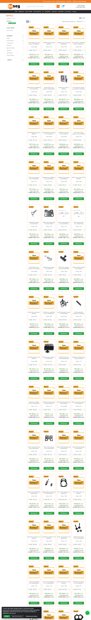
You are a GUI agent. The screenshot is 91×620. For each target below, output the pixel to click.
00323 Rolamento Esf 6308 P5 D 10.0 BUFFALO (49, 133)
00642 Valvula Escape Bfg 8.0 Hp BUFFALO (79, 447)
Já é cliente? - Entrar (50, 1)
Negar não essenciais (17, 616)
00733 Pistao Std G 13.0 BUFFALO (78, 492)
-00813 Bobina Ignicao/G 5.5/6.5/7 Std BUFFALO (34, 43)
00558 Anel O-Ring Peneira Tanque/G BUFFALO (78, 358)
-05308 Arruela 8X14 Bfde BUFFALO (49, 43)
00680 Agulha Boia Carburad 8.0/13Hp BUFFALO (49, 492)
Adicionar (34, 64)
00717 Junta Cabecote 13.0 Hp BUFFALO (63, 492)
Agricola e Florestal (10, 47)
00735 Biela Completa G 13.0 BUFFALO (49, 537)
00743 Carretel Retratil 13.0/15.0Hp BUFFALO (34, 582)
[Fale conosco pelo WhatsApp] (87, 613)
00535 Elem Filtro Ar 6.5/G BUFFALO (34, 358)
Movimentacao (10, 52)
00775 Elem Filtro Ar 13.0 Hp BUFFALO (63, 582)
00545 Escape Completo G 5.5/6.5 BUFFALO (49, 358)
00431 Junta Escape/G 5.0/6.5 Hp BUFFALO (34, 178)
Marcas (9, 59)
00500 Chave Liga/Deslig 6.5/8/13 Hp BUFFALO (49, 313)
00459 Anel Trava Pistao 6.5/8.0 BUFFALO (63, 178)
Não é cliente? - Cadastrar (64, 1)
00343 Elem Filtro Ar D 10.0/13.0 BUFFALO (64, 133)
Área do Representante (80, 1)
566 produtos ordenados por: (69, 21)
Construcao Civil (10, 43)
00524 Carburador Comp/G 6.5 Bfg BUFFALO (63, 313)
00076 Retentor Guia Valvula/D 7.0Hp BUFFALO (49, 88)
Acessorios (9, 45)
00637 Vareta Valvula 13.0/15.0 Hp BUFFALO (49, 447)
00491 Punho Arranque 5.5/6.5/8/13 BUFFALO (63, 268)
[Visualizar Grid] (27, 21)
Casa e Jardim (10, 30)
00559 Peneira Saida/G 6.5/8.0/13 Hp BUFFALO (34, 402)
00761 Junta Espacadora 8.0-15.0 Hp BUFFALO (49, 582)
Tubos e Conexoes (10, 55)
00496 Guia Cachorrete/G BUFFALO (34, 313)
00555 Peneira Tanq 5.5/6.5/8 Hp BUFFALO (64, 358)
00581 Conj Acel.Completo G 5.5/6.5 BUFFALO (78, 402)
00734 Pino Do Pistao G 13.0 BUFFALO (34, 537)
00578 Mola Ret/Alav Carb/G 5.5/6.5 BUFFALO (63, 402)
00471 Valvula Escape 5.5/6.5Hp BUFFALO (79, 223)
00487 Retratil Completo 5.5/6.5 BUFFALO (49, 268)
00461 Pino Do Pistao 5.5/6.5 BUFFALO (78, 178)
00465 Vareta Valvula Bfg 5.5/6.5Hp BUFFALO (49, 223)
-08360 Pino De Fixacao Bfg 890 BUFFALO (63, 43)
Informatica (9, 50)
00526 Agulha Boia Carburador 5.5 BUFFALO (78, 313)
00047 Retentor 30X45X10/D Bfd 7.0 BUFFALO (34, 88)
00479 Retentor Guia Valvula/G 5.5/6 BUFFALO (34, 268)
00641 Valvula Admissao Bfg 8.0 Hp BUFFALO (64, 447)
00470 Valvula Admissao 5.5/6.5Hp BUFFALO (64, 223)
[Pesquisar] (58, 6)
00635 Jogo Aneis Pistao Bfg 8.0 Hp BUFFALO (34, 447)
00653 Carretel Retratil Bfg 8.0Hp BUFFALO (34, 492)
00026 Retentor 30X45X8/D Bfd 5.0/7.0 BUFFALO (78, 43)
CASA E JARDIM (10, 28)
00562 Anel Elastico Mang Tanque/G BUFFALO (49, 402)
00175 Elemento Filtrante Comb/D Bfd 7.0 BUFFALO (79, 88)
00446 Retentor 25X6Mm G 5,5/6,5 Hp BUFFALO (49, 178)
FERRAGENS (9, 35)
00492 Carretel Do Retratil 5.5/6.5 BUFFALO (79, 268)
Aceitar (6, 616)
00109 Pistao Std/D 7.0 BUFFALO (63, 88)
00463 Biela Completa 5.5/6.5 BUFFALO (34, 223)
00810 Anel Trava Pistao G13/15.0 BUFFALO (78, 582)
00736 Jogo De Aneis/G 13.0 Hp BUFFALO (63, 537)
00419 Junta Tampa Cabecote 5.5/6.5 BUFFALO (78, 133)
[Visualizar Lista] (30, 21)
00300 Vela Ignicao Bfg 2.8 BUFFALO (34, 133)
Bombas (8, 38)
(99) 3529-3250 (81, 7)
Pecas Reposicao (10, 40)
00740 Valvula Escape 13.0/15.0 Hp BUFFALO (78, 537)
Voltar (83, 18)
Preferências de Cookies (31, 616)
